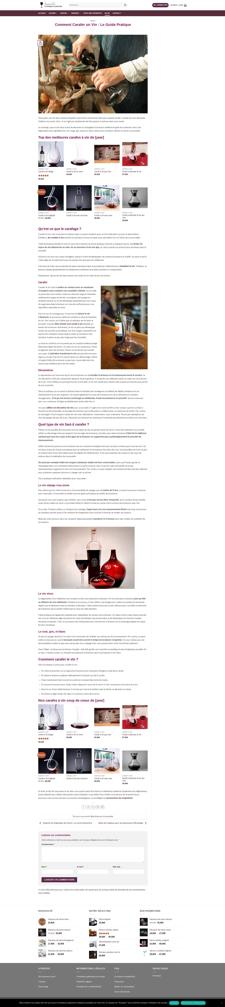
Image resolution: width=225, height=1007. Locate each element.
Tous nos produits (92, 13)
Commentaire (48, 844)
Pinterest (157, 976)
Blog (107, 13)
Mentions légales (84, 982)
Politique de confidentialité (88, 987)
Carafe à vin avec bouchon (77, 215)
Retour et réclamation (124, 987)
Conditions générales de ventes (90, 977)
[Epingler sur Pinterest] (98, 807)
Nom (44, 867)
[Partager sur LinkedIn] (102, 807)
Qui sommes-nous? (47, 977)
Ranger (75, 13)
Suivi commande (121, 992)
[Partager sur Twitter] (88, 807)
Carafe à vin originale (46, 215)
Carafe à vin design (45, 172)
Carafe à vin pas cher (102, 172)
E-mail (80, 867)
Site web (116, 867)
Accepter (174, 1003)
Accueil (42, 13)
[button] (160, 5)
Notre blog (43, 987)
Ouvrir (52, 13)
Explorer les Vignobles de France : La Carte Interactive (67, 823)
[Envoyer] (125, 5)
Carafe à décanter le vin (131, 172)
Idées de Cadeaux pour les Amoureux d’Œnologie (120, 823)
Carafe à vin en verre (74, 172)
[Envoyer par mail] (93, 807)
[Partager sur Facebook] (84, 807)
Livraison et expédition (124, 977)
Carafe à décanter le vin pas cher (133, 216)
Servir (63, 13)
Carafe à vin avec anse (103, 215)
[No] (221, 1004)
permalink (109, 816)
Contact (117, 13)
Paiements (119, 982)
